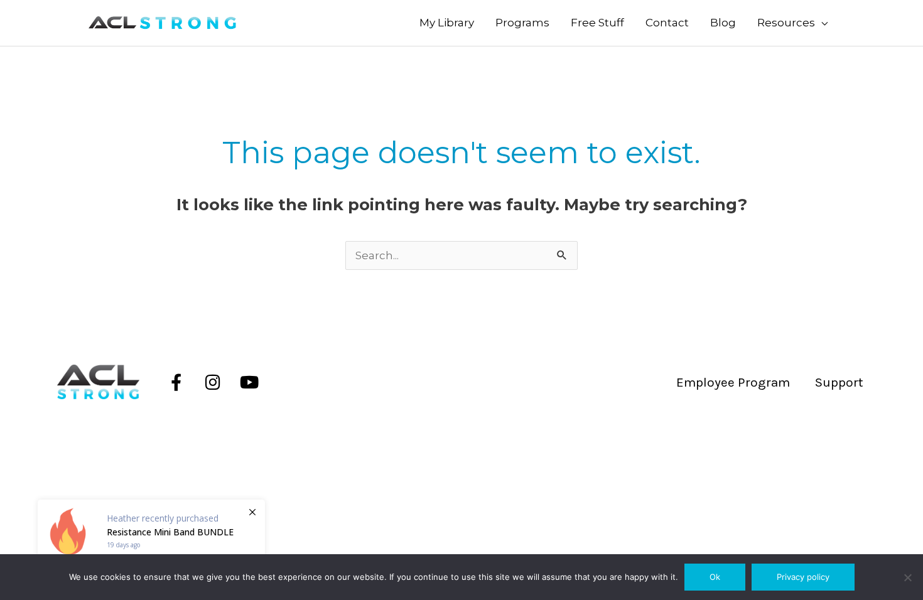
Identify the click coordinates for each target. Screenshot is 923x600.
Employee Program (733, 382)
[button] (792, 23)
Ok (715, 577)
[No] (907, 577)
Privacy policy (803, 577)
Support (839, 382)
